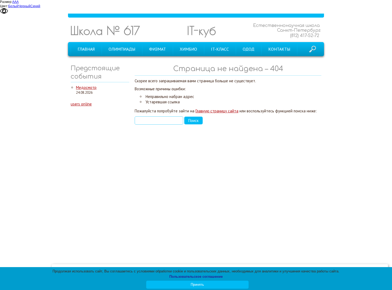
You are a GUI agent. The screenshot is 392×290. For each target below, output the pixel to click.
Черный (24, 6)
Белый (13, 6)
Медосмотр (86, 87)
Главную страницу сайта (216, 110)
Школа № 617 (105, 30)
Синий (35, 6)
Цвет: (4, 6)
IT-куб (201, 30)
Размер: (6, 2)
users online (81, 104)
